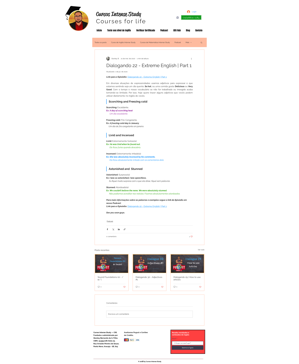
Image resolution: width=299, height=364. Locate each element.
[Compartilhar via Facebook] (107, 229)
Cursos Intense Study (118, 14)
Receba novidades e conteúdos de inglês (180, 334)
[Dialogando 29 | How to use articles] (187, 263)
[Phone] (177, 17)
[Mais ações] (191, 58)
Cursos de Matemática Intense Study (155, 42)
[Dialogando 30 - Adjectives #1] (149, 263)
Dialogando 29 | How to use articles (187, 278)
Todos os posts (101, 42)
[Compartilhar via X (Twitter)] (113, 229)
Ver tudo (201, 250)
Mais (187, 42)
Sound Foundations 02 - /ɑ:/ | (110, 278)
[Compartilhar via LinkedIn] (119, 229)
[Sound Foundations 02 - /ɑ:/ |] (111, 263)
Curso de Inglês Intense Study (123, 42)
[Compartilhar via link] (124, 229)
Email (174, 338)
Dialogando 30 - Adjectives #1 (149, 278)
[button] (201, 42)
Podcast (177, 42)
